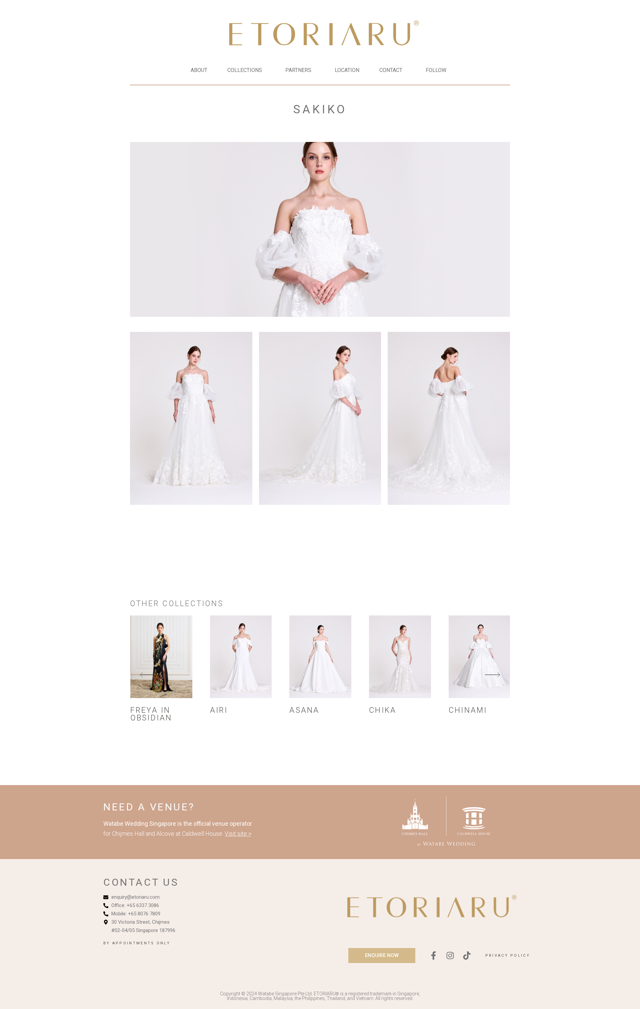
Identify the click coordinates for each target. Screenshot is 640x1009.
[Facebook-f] (433, 955)
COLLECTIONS (244, 70)
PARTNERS (298, 70)
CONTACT (390, 70)
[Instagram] (450, 955)
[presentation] (147, 675)
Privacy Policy (507, 955)
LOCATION (347, 70)
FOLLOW (436, 70)
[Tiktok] (467, 955)
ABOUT (199, 70)
